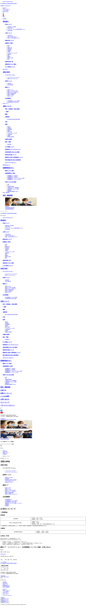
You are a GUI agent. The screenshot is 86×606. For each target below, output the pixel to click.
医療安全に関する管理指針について (14, 157)
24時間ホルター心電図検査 (13, 187)
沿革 (6, 121)
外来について (8, 24)
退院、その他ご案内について (13, 37)
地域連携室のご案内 (10, 173)
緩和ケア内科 (10, 57)
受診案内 (5, 18)
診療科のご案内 (9, 43)
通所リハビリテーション (12, 78)
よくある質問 (4, 396)
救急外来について (9, 40)
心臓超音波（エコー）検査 (13, 188)
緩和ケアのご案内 (9, 170)
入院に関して (10, 35)
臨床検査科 (9, 129)
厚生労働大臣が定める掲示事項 (13, 160)
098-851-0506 (12, 419)
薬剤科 (8, 130)
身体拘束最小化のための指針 (12, 152)
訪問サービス (8, 81)
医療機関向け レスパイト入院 (14, 179)
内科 (8, 45)
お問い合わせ (4, 399)
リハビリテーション (10, 75)
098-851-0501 (4, 419)
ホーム (4, 450)
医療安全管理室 (10, 136)
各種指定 (7, 116)
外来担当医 (9, 30)
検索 (4, 16)
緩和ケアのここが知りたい (13, 92)
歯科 (8, 55)
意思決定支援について (10, 154)
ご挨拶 (6, 111)
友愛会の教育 (8, 139)
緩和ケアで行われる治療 (12, 90)
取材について (10, 95)
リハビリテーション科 (12, 52)
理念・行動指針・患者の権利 (12, 109)
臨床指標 (9, 144)
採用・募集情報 (6, 192)
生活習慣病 (8, 98)
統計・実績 (8, 141)
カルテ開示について (10, 66)
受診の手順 (9, 28)
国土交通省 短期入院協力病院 (13, 119)
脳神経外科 (9, 47)
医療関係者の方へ (6, 165)
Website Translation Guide (8, 1)
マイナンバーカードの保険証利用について (16, 29)
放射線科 (9, 54)
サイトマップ (4, 402)
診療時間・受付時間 (11, 26)
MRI (8, 184)
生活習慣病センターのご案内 (13, 100)
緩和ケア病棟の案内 (11, 93)
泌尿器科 (9, 50)
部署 (6, 124)
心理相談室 (9, 134)
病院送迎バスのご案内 (10, 64)
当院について (5, 103)
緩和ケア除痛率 (10, 94)
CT (8, 185)
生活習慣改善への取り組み (13, 102)
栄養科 (8, 135)
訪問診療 (9, 83)
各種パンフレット (6, 393)
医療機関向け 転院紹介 (12, 176)
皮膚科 (8, 51)
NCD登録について (9, 146)
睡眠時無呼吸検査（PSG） (13, 191)
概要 (6, 114)
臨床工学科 (9, 131)
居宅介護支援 (10, 84)
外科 (8, 46)
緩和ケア (7, 87)
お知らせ (3, 390)
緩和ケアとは (10, 89)
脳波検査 (9, 190)
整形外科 (9, 49)
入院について (8, 33)
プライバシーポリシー (10, 162)
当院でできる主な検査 (10, 182)
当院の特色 (5, 69)
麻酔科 (8, 56)
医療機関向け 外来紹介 (12, 175)
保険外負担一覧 (9, 61)
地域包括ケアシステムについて (13, 149)
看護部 (8, 126)
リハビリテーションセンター (13, 77)
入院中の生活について (12, 36)
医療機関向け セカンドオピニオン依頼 (15, 178)
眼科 (8, 59)
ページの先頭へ (3, 561)
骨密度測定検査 (10, 186)
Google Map (2, 418)
